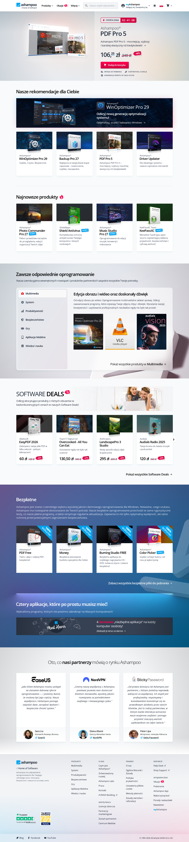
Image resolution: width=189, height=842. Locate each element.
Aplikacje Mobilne (79, 788)
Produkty (46, 5)
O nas (129, 765)
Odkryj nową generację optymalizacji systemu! (121, 116)
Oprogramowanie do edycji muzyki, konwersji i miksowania (113, 241)
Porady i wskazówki (163, 800)
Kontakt (102, 790)
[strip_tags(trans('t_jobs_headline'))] (46, 818)
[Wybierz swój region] (161, 6)
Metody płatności (134, 793)
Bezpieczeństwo (79, 779)
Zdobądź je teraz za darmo (110, 630)
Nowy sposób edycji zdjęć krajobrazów (112, 451)
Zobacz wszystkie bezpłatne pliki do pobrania (138, 583)
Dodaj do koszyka (116, 65)
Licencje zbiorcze (107, 806)
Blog (21, 837)
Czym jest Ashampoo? (104, 767)
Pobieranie (159, 786)
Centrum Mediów (107, 823)
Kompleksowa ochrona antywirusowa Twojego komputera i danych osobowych (71, 239)
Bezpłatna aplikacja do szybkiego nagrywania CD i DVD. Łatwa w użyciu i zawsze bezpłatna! (114, 562)
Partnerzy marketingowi (105, 813)
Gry (73, 784)
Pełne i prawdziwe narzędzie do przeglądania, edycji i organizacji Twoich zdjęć (33, 241)
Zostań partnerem (107, 818)
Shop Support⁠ (160, 770)
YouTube (51, 837)
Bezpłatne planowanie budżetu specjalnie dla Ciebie (74, 558)
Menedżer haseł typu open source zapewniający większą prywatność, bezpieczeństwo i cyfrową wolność (154, 239)
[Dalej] (174, 439)
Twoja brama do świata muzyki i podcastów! (155, 448)
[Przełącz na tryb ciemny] (155, 6)
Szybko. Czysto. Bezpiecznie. (33, 162)
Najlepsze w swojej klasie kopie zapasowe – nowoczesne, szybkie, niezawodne (74, 165)
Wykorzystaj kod (161, 795)
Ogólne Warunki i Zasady (134, 772)
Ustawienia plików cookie (134, 787)
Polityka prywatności (132, 780)
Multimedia (76, 765)
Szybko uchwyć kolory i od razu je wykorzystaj (152, 558)
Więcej (74, 5)
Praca (101, 785)
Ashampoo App (161, 791)
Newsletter (159, 804)
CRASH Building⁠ (106, 795)
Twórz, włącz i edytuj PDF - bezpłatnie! (32, 558)
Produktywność (78, 775)
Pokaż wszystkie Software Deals (147, 474)
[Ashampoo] (27, 762)
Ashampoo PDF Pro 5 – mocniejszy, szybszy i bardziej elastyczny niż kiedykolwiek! (114, 165)
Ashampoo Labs (106, 781)
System (74, 770)
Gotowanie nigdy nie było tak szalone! (73, 451)
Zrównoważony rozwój (106, 775)
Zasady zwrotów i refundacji (134, 800)
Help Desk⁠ (158, 765)
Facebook (35, 837)
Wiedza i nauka (78, 793)
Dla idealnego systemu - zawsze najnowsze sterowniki (154, 164)
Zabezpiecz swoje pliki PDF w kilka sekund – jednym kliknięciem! (33, 449)
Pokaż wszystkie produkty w (136, 364)
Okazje (62, 5)
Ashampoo (160, 809)
